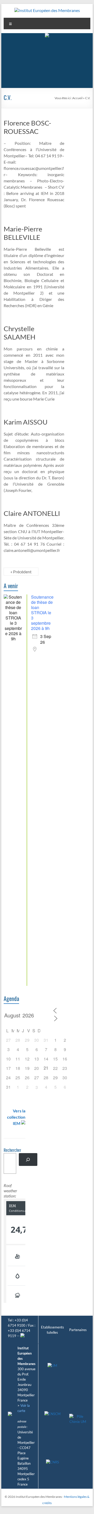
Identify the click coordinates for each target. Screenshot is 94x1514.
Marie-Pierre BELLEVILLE (23, 233)
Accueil (77, 98)
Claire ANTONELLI (32, 513)
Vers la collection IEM (16, 1117)
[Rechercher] (28, 1159)
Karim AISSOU (26, 422)
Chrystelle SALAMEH (20, 332)
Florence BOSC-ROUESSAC (27, 127)
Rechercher (12, 1150)
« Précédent (21, 571)
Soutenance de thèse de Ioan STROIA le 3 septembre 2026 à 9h (42, 612)
